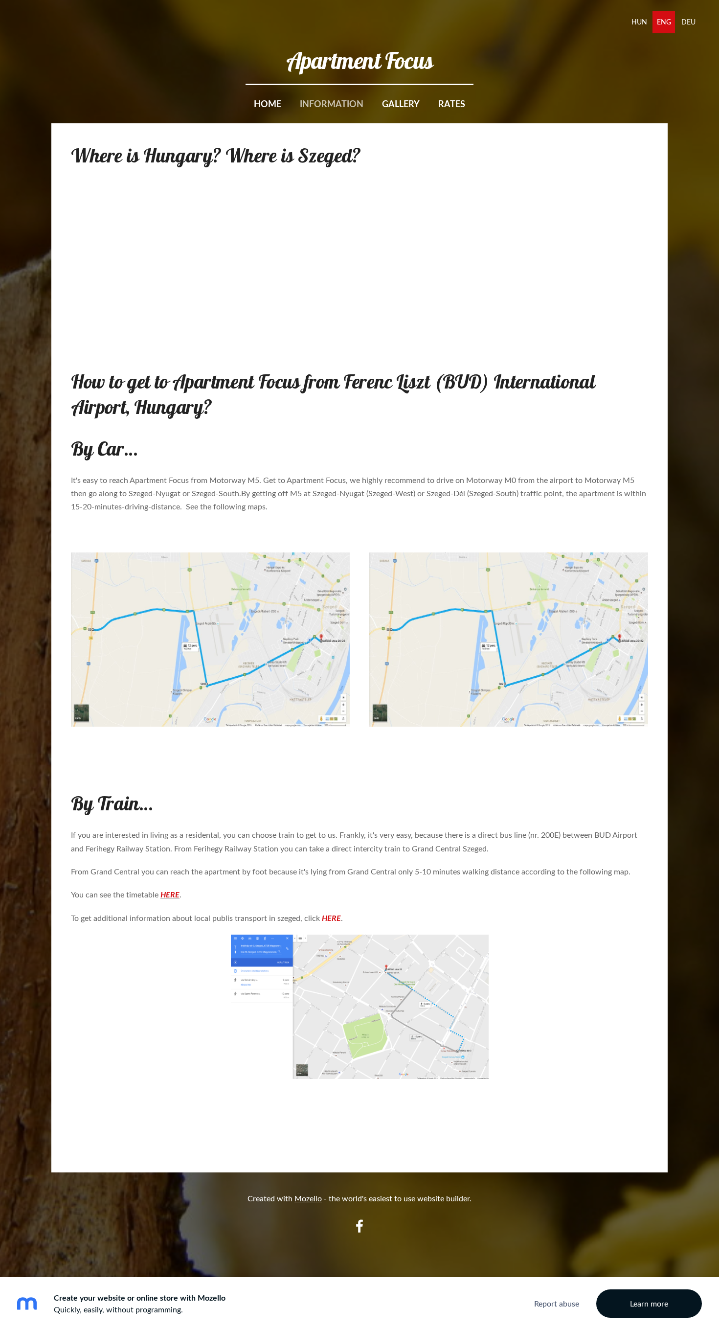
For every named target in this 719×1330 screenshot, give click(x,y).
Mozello (308, 1198)
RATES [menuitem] (451, 104)
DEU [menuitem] (688, 21)
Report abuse (556, 1303)
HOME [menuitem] (267, 104)
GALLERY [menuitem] (401, 104)
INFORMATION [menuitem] (331, 104)
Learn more (649, 1303)
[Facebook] (359, 1226)
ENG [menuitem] (664, 21)
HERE (170, 894)
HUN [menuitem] (639, 21)
